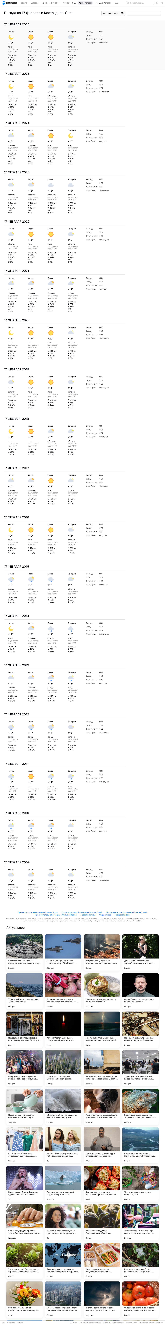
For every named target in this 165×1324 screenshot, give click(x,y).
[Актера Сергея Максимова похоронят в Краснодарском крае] (63, 1030)
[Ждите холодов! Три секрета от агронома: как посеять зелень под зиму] (24, 1261)
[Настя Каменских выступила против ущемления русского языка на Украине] (63, 1222)
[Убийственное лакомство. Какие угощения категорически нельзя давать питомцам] (102, 1107)
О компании (11, 1322)
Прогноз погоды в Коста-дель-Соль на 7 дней (126, 912)
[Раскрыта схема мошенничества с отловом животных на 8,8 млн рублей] (102, 1068)
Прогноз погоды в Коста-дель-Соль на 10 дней (56, 915)
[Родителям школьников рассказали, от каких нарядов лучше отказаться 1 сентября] (24, 1299)
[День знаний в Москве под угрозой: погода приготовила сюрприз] (140, 952)
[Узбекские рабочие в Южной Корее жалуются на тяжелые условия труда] (140, 1068)
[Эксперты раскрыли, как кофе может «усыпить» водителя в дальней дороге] (140, 1222)
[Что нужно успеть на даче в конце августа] (140, 1184)
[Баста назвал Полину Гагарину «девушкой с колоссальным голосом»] (24, 1184)
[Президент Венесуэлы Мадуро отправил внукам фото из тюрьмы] (102, 1145)
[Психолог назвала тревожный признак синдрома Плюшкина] (140, 1030)
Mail (3, 1322)
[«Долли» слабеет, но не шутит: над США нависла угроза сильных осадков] (63, 1107)
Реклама (20, 1322)
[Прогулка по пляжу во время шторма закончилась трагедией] (102, 1030)
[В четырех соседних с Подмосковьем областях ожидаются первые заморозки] (102, 1222)
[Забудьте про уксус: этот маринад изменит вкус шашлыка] (102, 952)
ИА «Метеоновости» (156, 1322)
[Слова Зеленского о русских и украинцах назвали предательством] (140, 991)
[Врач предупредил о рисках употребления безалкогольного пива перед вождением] (24, 1222)
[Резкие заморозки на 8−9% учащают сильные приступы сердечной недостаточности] (140, 1261)
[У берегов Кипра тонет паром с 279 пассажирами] (24, 991)
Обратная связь (131, 1322)
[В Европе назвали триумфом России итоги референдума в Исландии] (24, 1068)
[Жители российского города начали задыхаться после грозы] (102, 1299)
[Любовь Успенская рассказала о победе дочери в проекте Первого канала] (63, 1145)
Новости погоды (88, 915)
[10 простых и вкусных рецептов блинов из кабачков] (102, 991)
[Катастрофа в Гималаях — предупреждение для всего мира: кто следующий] (24, 952)
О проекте (73, 1322)
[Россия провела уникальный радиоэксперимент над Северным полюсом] (63, 1184)
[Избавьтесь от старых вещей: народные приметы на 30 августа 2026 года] (24, 1030)
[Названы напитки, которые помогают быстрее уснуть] (24, 1107)
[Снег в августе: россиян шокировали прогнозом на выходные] (63, 1068)
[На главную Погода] (11, 3)
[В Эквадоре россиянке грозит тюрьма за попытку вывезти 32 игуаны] (140, 1107)
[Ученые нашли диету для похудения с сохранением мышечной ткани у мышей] (102, 1261)
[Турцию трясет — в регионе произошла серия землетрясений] (63, 1261)
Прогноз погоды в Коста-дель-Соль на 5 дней (82, 912)
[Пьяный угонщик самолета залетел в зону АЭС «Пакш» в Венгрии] (63, 952)
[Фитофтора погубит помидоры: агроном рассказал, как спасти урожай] (140, 1299)
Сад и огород (105, 915)
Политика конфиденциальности (90, 1322)
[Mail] (3, 3)
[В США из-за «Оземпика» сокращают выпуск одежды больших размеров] (24, 1145)
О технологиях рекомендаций (113, 1322)
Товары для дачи (122, 915)
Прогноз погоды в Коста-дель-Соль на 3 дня (37, 912)
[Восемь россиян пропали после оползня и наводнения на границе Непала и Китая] (63, 1299)
